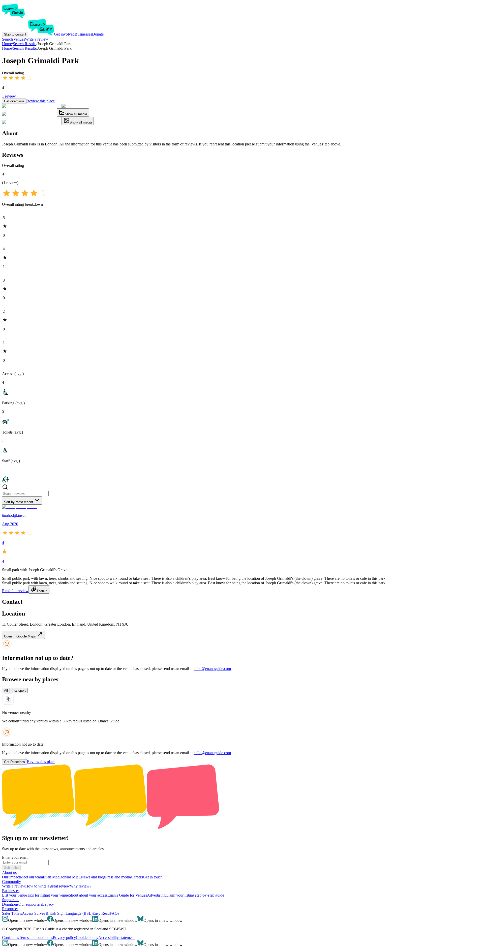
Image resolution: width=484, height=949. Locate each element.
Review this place (40, 101)
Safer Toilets (12, 913)
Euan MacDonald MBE (62, 877)
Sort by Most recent (18, 502)
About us (9, 872)
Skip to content (15, 34)
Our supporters (30, 904)
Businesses (83, 34)
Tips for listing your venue (48, 895)
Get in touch (153, 877)
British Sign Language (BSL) (69, 913)
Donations (10, 904)
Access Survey (34, 913)
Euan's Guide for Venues (127, 895)
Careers (137, 877)
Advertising (156, 895)
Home (7, 48)
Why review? (80, 886)
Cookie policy (87, 937)
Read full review (15, 591)
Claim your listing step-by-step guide (195, 895)
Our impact (11, 877)
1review (9, 96)
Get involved (64, 34)
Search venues (13, 39)
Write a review (36, 39)
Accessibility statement (116, 937)
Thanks (42, 591)
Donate (98, 34)
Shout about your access (88, 895)
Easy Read (101, 913)
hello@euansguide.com (212, 668)
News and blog (93, 877)
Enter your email (15, 857)
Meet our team (31, 877)
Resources (10, 909)
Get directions (14, 101)
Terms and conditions (36, 937)
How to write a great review (47, 886)
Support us (10, 900)
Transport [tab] (19, 690)
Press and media (118, 877)
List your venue (14, 895)
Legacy (48, 904)
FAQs (114, 913)
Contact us (10, 937)
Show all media (76, 114)
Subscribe (11, 868)
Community (11, 881)
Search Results (24, 48)
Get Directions (14, 762)
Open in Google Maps (20, 636)
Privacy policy (64, 937)
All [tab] (6, 690)
